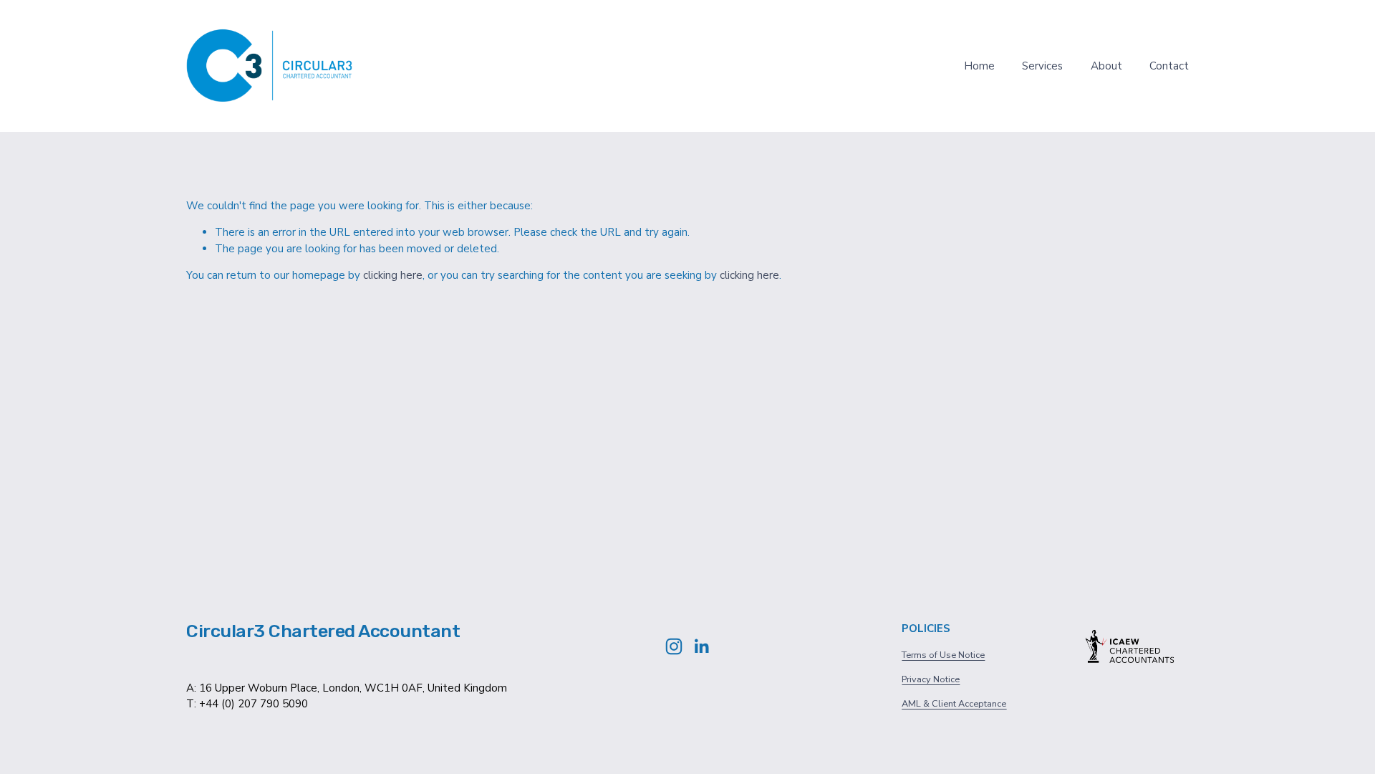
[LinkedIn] (701, 646)
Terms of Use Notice (943, 655)
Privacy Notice (931, 679)
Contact (1169, 66)
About (1106, 66)
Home (979, 66)
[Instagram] (673, 646)
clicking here (393, 275)
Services (1042, 66)
